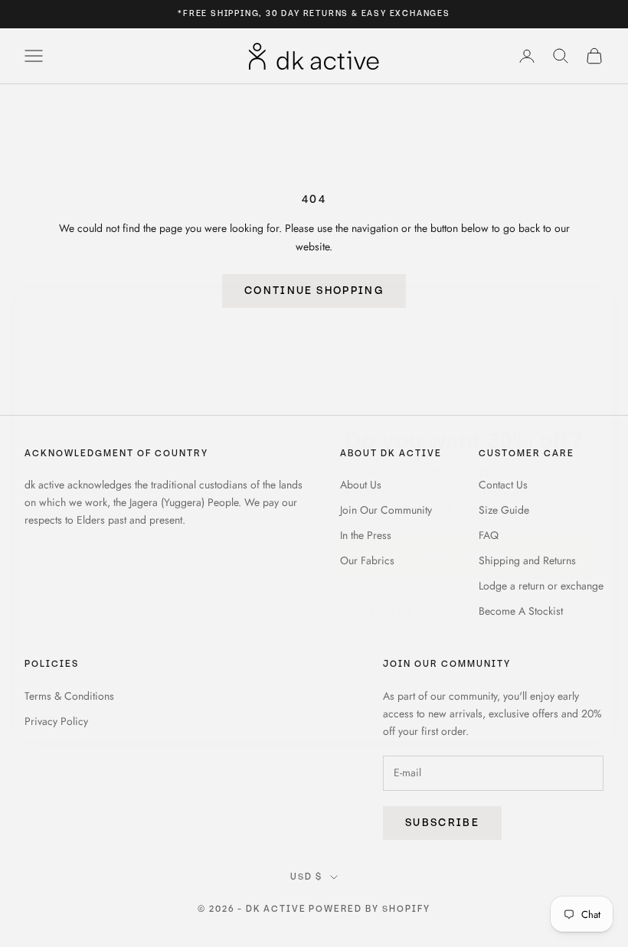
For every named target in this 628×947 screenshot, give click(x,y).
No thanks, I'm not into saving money (463, 570)
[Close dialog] (593, 267)
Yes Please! (463, 513)
